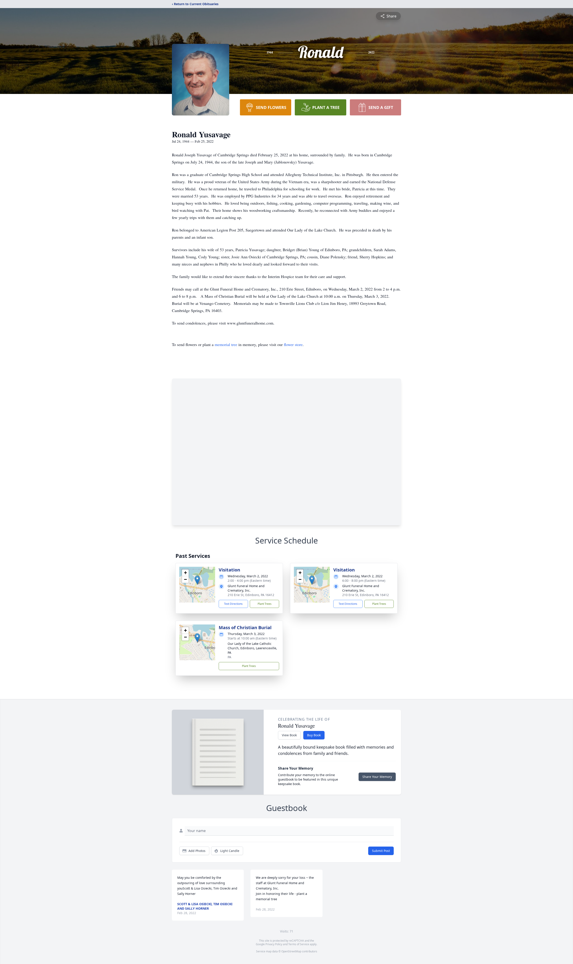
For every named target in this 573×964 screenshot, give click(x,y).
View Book (289, 735)
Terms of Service (298, 944)
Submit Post (381, 851)
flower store (293, 344)
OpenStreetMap (291, 951)
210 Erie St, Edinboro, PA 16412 (251, 595)
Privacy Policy (273, 944)
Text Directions (233, 604)
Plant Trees (265, 604)
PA (229, 657)
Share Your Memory (377, 777)
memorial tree (226, 344)
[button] (197, 580)
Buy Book (314, 735)
